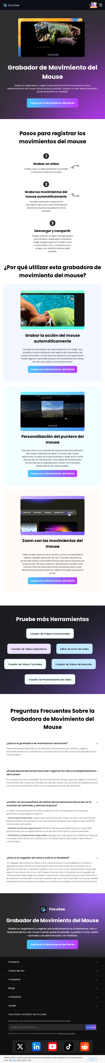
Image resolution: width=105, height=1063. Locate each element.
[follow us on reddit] (84, 1046)
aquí (15, 1060)
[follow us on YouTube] (52, 1046)
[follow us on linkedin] (36, 1046)
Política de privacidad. (66, 1033)
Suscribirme (91, 1027)
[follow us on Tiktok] (68, 1046)
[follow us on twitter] (20, 1046)
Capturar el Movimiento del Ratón (52, 103)
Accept (92, 1059)
